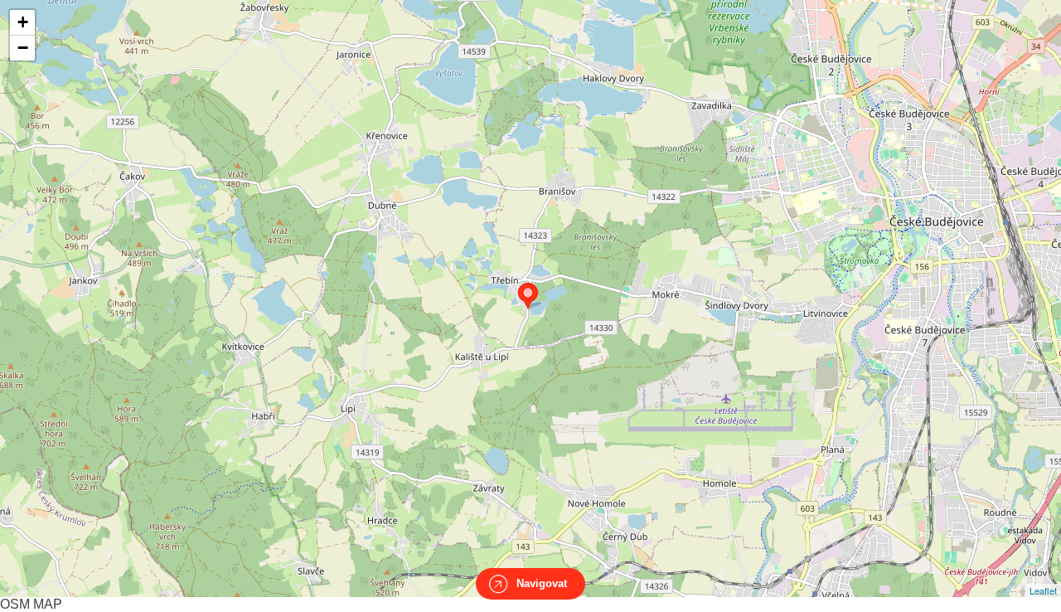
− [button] (22, 47)
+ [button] (22, 22)
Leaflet (1043, 590)
